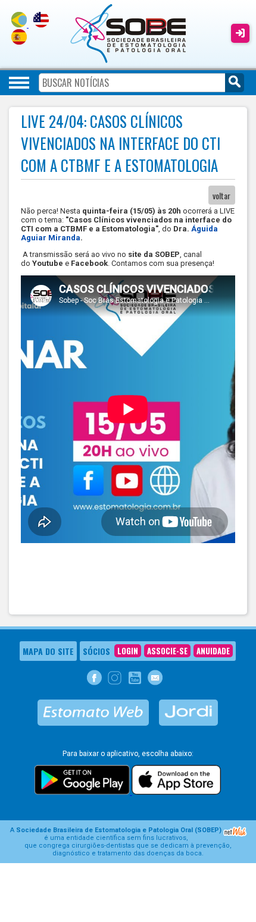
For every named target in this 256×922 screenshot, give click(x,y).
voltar (221, 195)
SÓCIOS (96, 651)
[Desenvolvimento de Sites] (235, 835)
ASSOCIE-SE (167, 651)
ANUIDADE (213, 651)
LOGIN (127, 651)
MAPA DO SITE (48, 651)
